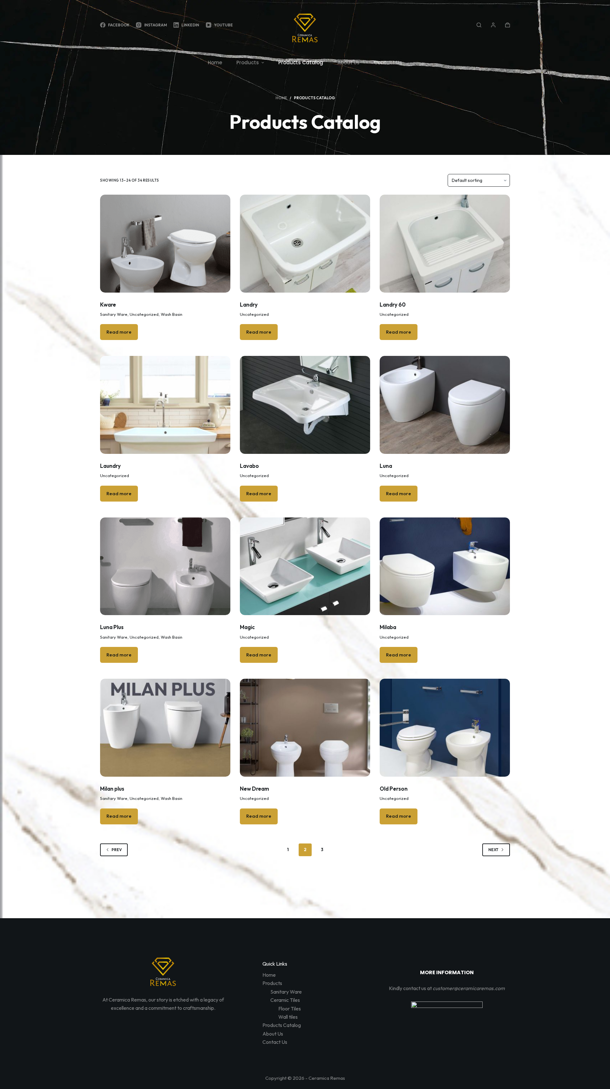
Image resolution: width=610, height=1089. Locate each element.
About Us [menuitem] (348, 62)
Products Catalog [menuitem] (300, 62)
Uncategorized (144, 314)
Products (272, 983)
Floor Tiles (289, 1008)
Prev (117, 849)
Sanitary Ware (113, 314)
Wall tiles (288, 1017)
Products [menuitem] (247, 62)
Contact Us (274, 1042)
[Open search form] (479, 25)
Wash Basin (171, 314)
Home (269, 975)
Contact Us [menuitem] (388, 62)
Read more (119, 332)
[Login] (493, 25)
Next (493, 849)
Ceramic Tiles (285, 1000)
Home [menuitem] (215, 62)
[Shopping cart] (507, 25)
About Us (272, 1033)
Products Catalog (281, 1025)
